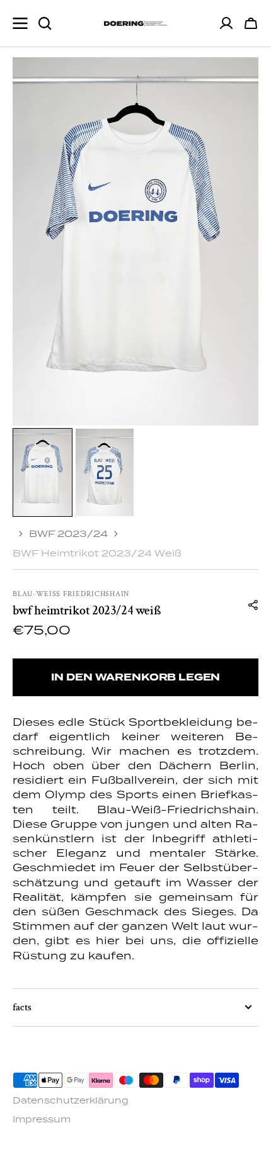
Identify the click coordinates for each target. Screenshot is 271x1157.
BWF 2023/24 (68, 533)
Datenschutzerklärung (71, 1100)
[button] (250, 23)
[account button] (226, 23)
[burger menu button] (20, 23)
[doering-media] (135, 23)
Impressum (42, 1119)
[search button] (44, 23)
